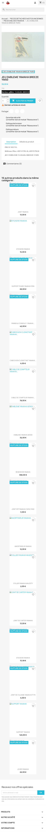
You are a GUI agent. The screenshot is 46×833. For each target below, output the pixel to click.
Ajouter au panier (22, 100)
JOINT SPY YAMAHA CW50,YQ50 (23, 509)
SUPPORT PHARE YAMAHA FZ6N (23, 286)
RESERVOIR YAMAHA (23, 472)
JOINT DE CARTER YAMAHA (23, 621)
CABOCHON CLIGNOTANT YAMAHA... (23, 360)
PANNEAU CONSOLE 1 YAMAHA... (23, 323)
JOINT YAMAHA (23, 212)
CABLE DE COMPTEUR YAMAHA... (23, 398)
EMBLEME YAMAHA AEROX (23, 435)
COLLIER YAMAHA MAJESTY (23, 583)
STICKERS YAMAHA (23, 249)
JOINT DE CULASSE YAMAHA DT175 (23, 695)
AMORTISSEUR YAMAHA (23, 546)
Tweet (17, 111)
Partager (11, 111)
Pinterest (22, 111)
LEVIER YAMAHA (23, 769)
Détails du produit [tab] (26, 142)
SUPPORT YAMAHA (23, 732)
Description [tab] (11, 142)
